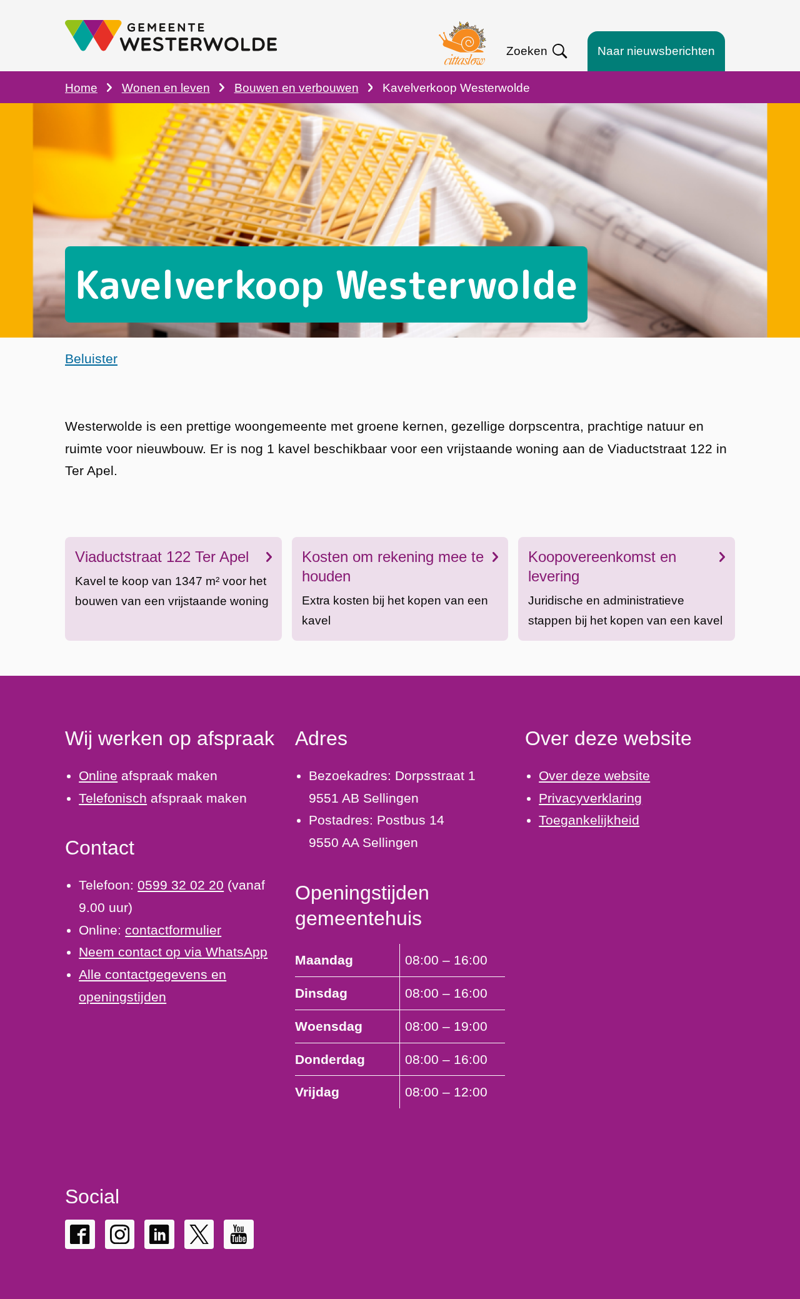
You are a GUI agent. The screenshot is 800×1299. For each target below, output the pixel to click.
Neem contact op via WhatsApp (173, 952)
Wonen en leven (166, 87)
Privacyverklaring (590, 798)
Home (81, 87)
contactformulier (173, 930)
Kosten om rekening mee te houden (393, 566)
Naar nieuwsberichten (656, 51)
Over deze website (594, 775)
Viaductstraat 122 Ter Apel (162, 556)
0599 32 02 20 (181, 885)
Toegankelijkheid (589, 820)
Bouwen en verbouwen (296, 87)
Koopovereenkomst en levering (602, 566)
